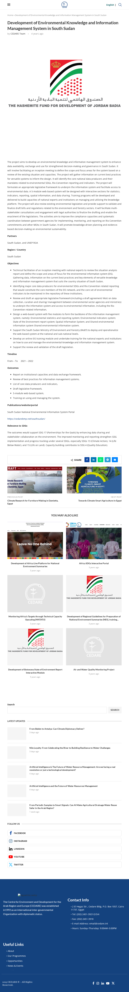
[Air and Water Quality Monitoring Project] (94, 646)
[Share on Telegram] (108, 459)
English (110, 4)
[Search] (120, 4)
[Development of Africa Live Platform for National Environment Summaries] (35, 540)
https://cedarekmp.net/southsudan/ (26, 418)
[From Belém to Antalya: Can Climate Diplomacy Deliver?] (16, 733)
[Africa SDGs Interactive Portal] (94, 540)
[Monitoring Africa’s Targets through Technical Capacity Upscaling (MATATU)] (35, 593)
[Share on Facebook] (87, 459)
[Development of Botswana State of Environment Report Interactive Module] (35, 646)
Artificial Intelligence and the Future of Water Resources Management (63, 786)
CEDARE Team (18, 33)
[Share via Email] (115, 459)
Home (10, 15)
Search (11, 704)
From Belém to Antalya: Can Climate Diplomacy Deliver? (56, 728)
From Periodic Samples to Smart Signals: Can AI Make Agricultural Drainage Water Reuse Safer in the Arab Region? (73, 807)
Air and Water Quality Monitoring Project (93, 669)
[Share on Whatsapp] (100, 459)
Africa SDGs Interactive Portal (94, 563)
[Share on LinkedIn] (93, 459)
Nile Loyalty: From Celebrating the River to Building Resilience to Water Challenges (69, 747)
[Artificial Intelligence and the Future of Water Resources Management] (16, 790)
